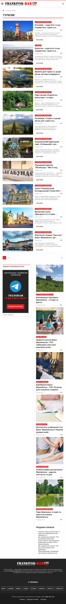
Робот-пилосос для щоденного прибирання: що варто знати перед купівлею (48, 542)
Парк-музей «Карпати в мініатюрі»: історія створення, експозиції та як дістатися (48, 96)
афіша (13, 588)
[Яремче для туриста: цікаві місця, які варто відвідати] (18, 77)
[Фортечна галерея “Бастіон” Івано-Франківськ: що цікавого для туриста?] (18, 241)
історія (28, 588)
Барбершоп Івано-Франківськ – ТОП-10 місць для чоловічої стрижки (49, 387)
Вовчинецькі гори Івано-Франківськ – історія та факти (47, 299)
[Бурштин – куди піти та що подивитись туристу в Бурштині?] (18, 54)
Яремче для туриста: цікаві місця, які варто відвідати (48, 73)
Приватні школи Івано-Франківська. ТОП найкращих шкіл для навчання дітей (47, 343)
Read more (39, 40)
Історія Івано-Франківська (45, 294)
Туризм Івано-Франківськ (43, 22)
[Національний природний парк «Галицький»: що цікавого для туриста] (18, 147)
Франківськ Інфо (42, 424)
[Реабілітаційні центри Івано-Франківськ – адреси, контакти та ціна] (49, 450)
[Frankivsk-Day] (21, 4)
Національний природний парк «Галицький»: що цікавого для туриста (47, 143)
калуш (21, 588)
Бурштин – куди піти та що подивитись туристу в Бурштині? (47, 49)
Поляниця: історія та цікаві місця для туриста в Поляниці (47, 119)
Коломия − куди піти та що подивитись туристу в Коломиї (47, 26)
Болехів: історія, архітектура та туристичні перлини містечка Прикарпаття (49, 533)
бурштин (54, 588)
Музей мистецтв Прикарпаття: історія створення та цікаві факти (47, 213)
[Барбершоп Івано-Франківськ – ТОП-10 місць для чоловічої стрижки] (49, 365)
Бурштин (38, 45)
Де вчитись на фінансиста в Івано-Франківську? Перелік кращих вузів (49, 429)
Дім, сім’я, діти (41, 336)
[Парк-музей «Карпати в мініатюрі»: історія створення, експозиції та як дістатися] (18, 101)
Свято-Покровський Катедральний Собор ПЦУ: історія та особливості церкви (47, 189)
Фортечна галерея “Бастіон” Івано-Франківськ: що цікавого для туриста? (48, 236)
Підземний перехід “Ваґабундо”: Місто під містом (46, 166)
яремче (36, 588)
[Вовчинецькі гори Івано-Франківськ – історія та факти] (49, 278)
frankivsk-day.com (15, 571)
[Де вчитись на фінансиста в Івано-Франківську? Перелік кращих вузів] (49, 408)
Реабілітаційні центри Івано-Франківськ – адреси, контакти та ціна (49, 472)
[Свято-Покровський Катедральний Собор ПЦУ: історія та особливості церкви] (18, 194)
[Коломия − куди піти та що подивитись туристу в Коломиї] (18, 31)
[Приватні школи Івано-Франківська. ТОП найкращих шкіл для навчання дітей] (49, 320)
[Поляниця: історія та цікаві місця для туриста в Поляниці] (18, 124)
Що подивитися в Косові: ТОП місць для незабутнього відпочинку (48, 547)
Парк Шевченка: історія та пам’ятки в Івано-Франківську (48, 514)
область (45, 588)
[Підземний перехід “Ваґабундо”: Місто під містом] (18, 171)
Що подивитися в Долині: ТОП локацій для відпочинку (48, 538)
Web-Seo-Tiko (50, 596)
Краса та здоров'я (42, 381)
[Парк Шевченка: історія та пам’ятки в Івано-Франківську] (49, 493)
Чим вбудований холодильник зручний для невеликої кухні (48, 552)
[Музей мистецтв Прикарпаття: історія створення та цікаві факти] (18, 217)
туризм (5, 588)
